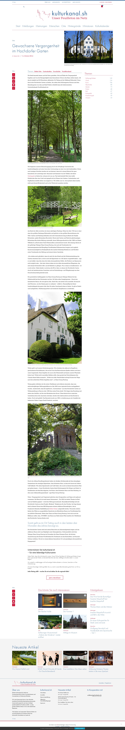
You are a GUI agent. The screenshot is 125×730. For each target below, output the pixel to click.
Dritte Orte (38, 71)
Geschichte (57, 71)
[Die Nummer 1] (75, 601)
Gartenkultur (47, 71)
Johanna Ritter (28, 56)
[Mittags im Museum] (75, 622)
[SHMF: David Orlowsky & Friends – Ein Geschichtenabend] (50, 658)
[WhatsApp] (13, 81)
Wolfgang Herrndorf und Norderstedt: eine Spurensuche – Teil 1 (101, 630)
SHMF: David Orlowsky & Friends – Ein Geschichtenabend (49, 670)
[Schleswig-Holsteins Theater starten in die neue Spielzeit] (101, 658)
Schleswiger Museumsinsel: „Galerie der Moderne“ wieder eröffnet (49, 634)
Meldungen (65, 630)
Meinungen (92, 604)
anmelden (57, 726)
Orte (13, 40)
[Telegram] (13, 84)
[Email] (13, 88)
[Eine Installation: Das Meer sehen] (75, 658)
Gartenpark (31, 176)
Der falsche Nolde (44, 611)
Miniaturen (40, 609)
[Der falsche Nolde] (50, 601)
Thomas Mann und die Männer (101, 607)
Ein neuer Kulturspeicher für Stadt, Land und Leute (99, 621)
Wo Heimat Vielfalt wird (20, 669)
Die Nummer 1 (68, 611)
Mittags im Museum (70, 632)
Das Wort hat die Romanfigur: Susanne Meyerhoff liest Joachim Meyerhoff (100, 598)
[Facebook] (13, 74)
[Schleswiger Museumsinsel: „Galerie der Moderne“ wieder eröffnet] (50, 622)
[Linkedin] (15, 2)
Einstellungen (79, 728)
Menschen (92, 594)
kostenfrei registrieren (65, 726)
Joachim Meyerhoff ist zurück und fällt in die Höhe (100, 613)
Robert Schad (53, 509)
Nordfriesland (66, 71)
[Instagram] (13, 2)
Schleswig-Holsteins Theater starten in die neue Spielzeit (99, 670)
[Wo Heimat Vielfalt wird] (24, 658)
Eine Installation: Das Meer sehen (75, 669)
